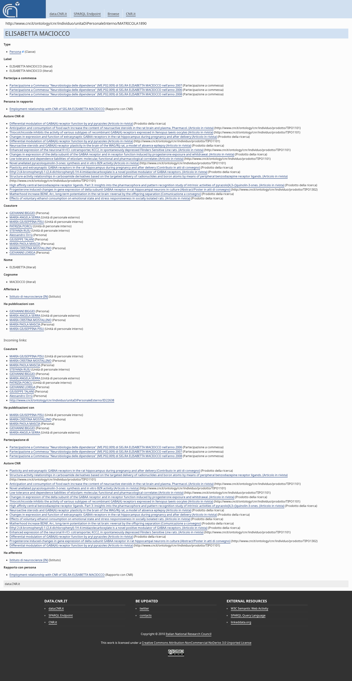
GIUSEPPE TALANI (22, 239)
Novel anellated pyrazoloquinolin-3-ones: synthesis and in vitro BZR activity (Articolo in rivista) (74, 163)
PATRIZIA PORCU (21, 226)
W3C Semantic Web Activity (249, 608)
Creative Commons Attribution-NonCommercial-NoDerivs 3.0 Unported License (196, 643)
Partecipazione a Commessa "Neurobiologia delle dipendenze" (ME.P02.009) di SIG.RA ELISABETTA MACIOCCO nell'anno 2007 (96, 85)
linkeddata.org (241, 622)
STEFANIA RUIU (20, 231)
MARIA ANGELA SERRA (25, 217)
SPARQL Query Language (248, 615)
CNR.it (131, 14)
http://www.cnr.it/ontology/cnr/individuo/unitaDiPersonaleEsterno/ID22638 (62, 400)
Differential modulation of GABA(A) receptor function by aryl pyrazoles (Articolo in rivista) (71, 124)
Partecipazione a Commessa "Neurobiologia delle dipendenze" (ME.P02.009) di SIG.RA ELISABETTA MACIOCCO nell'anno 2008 (96, 94)
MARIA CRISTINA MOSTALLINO (31, 248)
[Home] (23, 9)
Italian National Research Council (188, 634)
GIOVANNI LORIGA (22, 253)
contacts (146, 615)
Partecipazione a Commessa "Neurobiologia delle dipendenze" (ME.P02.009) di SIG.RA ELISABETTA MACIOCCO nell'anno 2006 (96, 90)
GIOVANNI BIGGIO (22, 213)
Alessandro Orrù (21, 235)
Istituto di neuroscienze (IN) (29, 297)
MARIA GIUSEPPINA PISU (27, 222)
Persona (15, 52)
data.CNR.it (58, 14)
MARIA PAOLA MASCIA (25, 244)
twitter (144, 608)
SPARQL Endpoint (87, 14)
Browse (113, 14)
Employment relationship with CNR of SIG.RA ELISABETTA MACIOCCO (57, 109)
